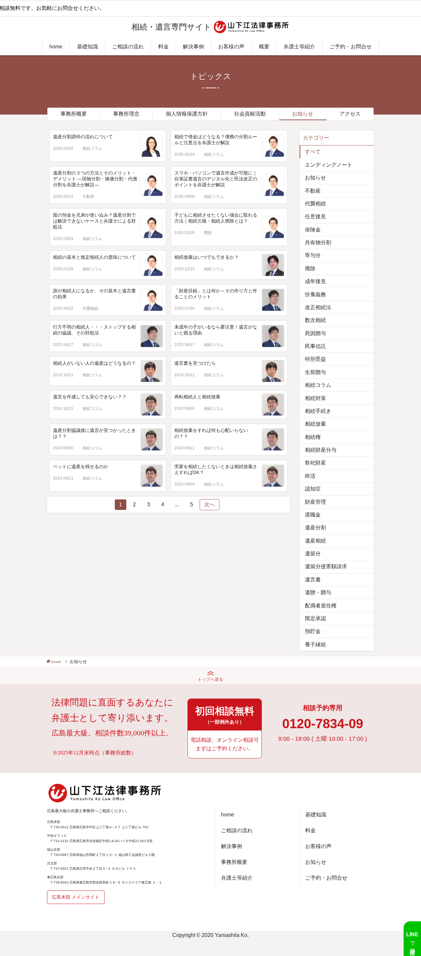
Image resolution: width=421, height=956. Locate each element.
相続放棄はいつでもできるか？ (206, 257)
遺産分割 (315, 527)
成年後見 (315, 281)
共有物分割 (318, 242)
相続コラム (92, 148)
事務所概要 (74, 114)
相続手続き (318, 411)
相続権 (313, 437)
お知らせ (302, 114)
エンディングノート (328, 165)
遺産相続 (315, 541)
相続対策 (315, 398)
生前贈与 (315, 372)
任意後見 (315, 216)
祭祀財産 (315, 462)
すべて (313, 151)
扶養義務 (315, 294)
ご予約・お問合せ (351, 46)
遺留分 (313, 553)
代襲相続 (90, 308)
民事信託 (315, 346)
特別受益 (315, 359)
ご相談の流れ (128, 46)
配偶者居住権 (320, 605)
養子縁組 (315, 644)
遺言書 (313, 579)
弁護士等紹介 (299, 46)
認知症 (313, 488)
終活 (310, 476)
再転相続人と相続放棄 (197, 396)
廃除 (208, 232)
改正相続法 (318, 307)
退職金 (313, 515)
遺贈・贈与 (318, 592)
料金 (163, 46)
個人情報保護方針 (187, 114)
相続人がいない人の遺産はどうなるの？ (94, 363)
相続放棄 (315, 424)
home (55, 46)
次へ (209, 504)
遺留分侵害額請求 (326, 566)
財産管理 (315, 502)
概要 (264, 46)
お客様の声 (231, 46)
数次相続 (315, 320)
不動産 (88, 196)
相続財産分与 (320, 450)
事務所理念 (126, 114)
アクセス (349, 114)
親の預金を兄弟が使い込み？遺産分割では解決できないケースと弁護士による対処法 (94, 220)
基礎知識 (87, 46)
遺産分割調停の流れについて (83, 136)
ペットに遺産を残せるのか (80, 466)
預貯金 (313, 631)
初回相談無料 (224, 715)
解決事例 (193, 46)
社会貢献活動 (250, 114)
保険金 (313, 229)
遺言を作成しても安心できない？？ (90, 396)
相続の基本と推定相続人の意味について (94, 257)
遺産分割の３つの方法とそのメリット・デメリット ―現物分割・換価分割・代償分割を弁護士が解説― (95, 178)
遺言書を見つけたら (195, 363)
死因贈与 (315, 333)
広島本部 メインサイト (75, 897)
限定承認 (315, 618)
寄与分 (313, 255)
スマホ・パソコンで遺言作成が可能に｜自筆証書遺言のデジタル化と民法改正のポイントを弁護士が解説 (215, 178)
